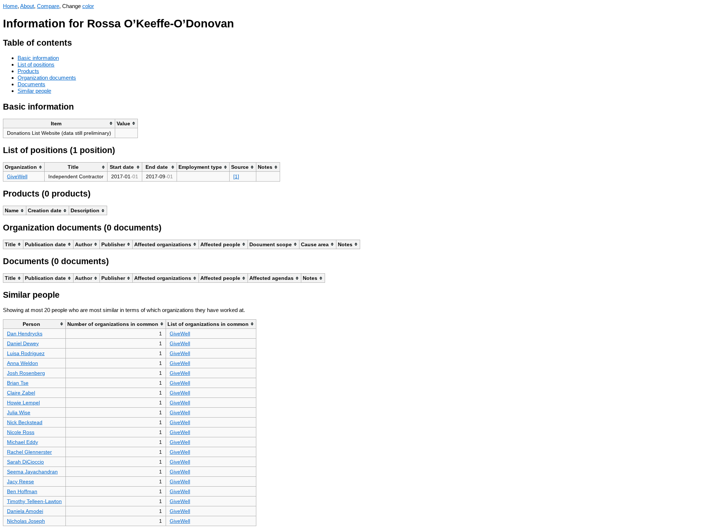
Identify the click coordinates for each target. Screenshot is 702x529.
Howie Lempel (23, 403)
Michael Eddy (22, 442)
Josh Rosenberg (26, 373)
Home (10, 6)
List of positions (36, 64)
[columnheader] (59, 123)
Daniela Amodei (25, 511)
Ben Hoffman (22, 491)
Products (28, 71)
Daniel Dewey (23, 343)
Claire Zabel (21, 393)
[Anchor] (77, 42)
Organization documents (47, 78)
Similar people (34, 91)
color (88, 6)
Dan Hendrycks (24, 333)
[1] (236, 176)
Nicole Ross (20, 432)
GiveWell (17, 176)
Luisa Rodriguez (26, 353)
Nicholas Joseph (26, 521)
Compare (48, 6)
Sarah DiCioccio (25, 462)
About (27, 6)
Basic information (38, 58)
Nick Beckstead (24, 422)
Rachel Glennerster (29, 452)
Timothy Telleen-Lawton (34, 501)
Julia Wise (18, 412)
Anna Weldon (22, 363)
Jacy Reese (20, 481)
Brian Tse (18, 383)
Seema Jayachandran (32, 472)
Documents (31, 84)
